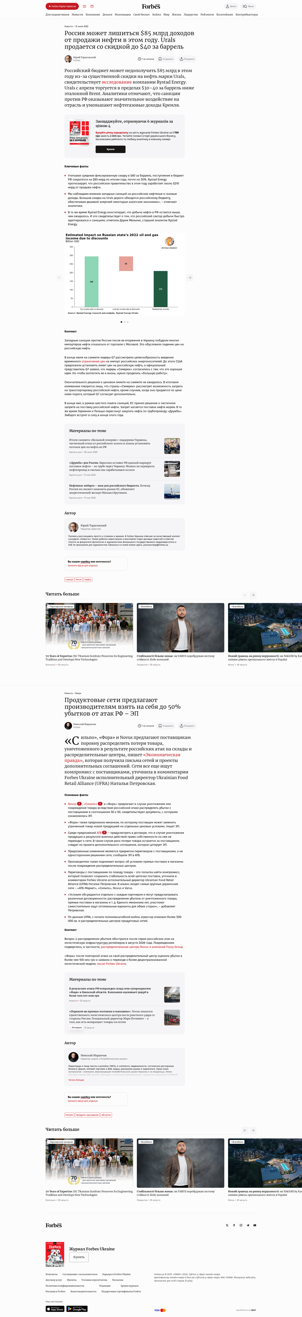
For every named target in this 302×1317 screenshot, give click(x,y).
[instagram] (241, 1225)
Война (156, 14)
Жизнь (176, 14)
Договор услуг (54, 1280)
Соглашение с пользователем (80, 1274)
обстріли (106, 1115)
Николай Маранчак (84, 724)
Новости (77, 14)
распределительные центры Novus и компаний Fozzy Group (142, 946)
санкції (69, 579)
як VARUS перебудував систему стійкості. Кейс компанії (176, 657)
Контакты (52, 1274)
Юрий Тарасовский (84, 57)
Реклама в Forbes (55, 1291)
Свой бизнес (141, 14)
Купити (111, 149)
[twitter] (227, 1225)
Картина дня (75, 452)
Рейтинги (207, 14)
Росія (79, 579)
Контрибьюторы (247, 14)
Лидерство (191, 14)
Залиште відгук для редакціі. (83, 565)
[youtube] (254, 1225)
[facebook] (234, 1225)
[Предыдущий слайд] (189, 277)
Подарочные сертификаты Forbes (121, 1291)
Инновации (123, 14)
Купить (78, 1257)
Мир (166, 14)
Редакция (105, 1285)
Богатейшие (224, 14)
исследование (117, 82)
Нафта (87, 579)
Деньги (107, 14)
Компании (93, 14)
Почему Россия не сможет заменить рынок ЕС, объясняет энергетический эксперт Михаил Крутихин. (109, 489)
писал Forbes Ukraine (111, 963)
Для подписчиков (57, 14)
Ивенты (71, 1280)
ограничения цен (93, 361)
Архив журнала (130, 1285)
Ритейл (69, 1115)
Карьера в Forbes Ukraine (116, 1274)
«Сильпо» (90, 803)
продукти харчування (87, 1115)
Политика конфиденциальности (65, 1285)
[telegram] (247, 1225)
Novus (72, 803)
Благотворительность (83, 1291)
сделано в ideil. (246, 1310)
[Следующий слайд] (252, 595)
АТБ (99, 832)
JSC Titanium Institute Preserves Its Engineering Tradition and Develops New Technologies (89, 657)
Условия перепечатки (94, 1280)
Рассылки (117, 1280)
